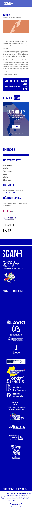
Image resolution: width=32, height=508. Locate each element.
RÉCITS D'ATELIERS (18, 17)
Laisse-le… (5, 177)
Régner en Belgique (7, 171)
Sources (5, 174)
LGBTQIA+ (8, 17)
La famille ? (16, 111)
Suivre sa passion (7, 180)
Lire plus (16, 126)
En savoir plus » (10, 500)
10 (22, 133)
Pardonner (12, 17)
